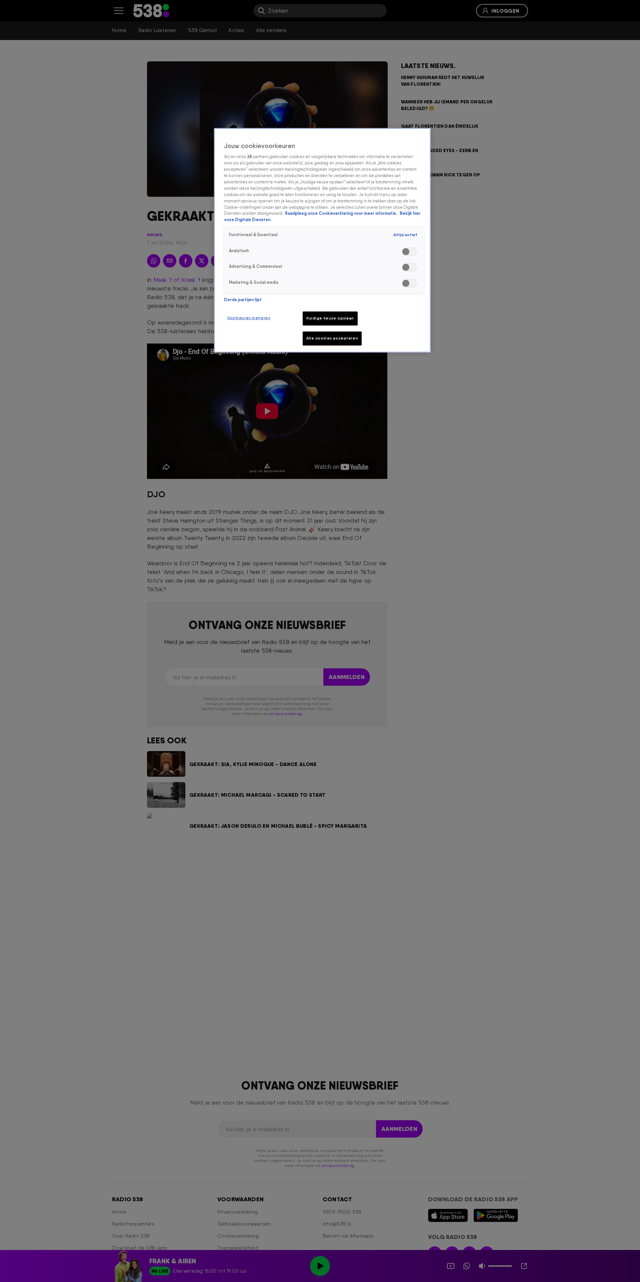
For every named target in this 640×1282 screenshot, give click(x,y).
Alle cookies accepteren (332, 338)
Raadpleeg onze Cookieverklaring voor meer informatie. (341, 213)
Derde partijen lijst (243, 299)
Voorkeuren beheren (248, 317)
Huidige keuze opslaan (330, 318)
